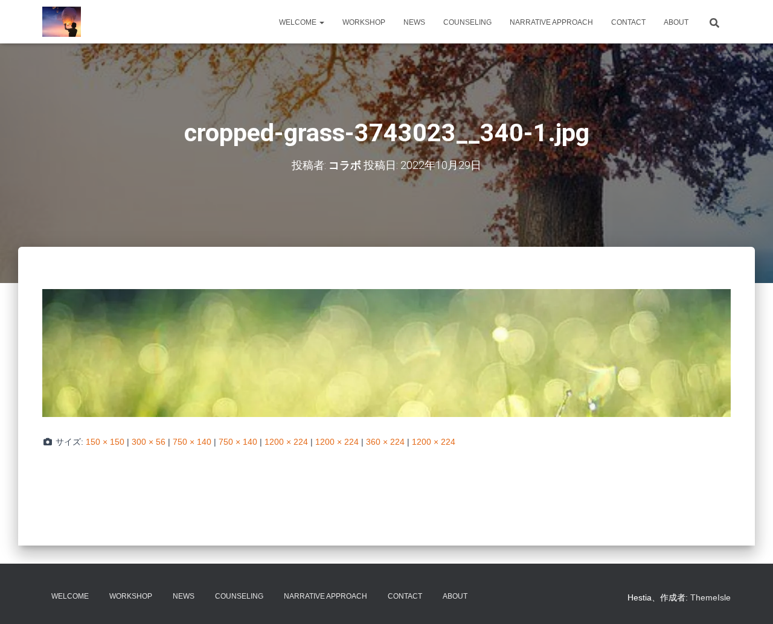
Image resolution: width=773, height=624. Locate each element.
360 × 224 (385, 442)
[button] (321, 22)
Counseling (467, 22)
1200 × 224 (286, 442)
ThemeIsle (710, 597)
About (676, 22)
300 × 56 (148, 442)
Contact (628, 22)
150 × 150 (105, 442)
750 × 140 (192, 442)
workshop (363, 22)
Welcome (298, 22)
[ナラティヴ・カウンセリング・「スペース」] (61, 22)
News (414, 22)
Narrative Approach (551, 22)
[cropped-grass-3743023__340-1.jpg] (386, 352)
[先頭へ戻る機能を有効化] (749, 600)
